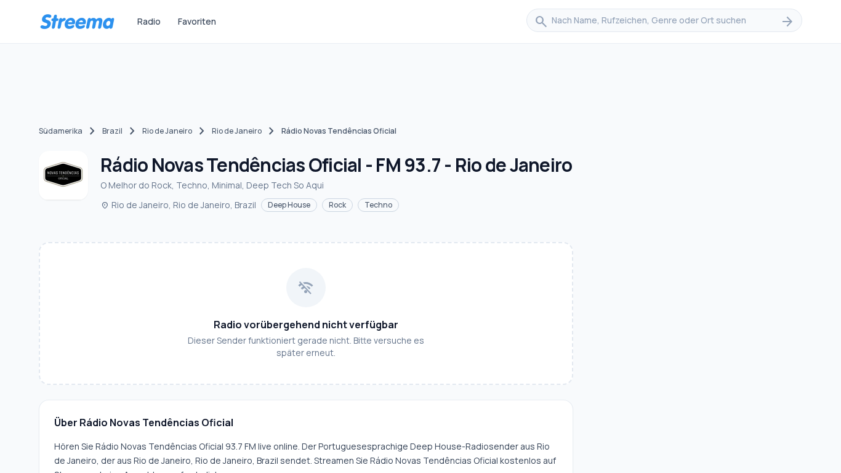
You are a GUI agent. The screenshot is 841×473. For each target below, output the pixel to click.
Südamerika (60, 131)
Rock (337, 205)
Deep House (289, 205)
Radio (149, 21)
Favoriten (197, 21)
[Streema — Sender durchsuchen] (77, 21)
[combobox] (664, 21)
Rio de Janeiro (167, 131)
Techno (378, 205)
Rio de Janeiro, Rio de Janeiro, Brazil (178, 205)
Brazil (112, 131)
